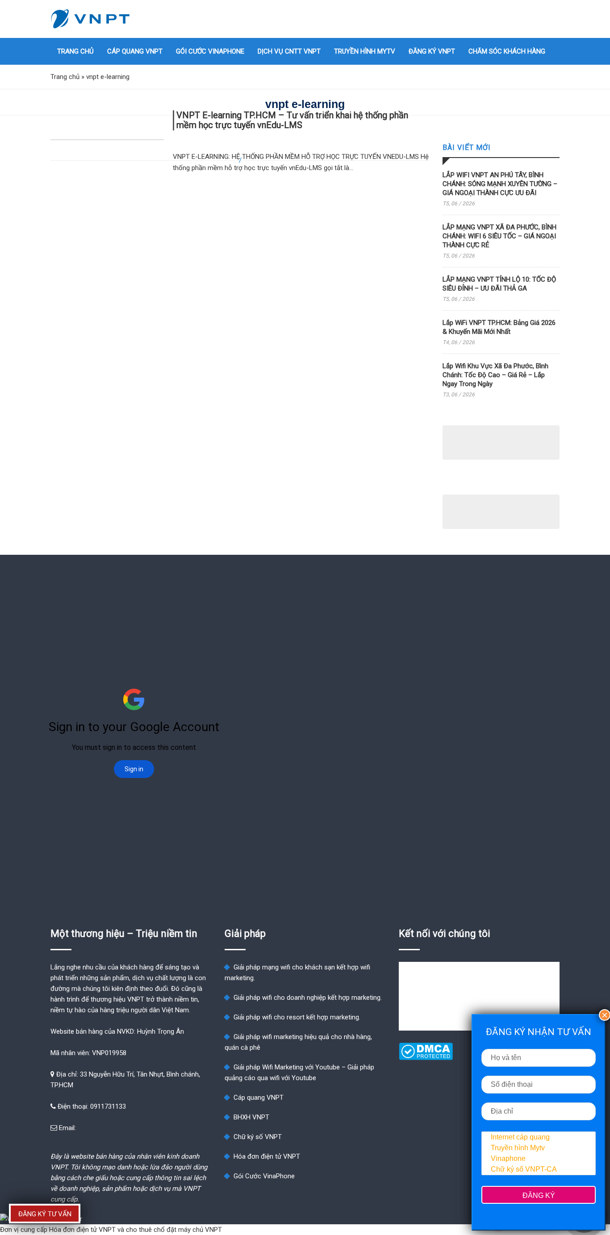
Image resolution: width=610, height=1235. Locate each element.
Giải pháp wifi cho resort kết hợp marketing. (297, 1017)
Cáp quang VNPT (135, 51)
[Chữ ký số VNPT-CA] (538, 1169)
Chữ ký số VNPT (258, 1137)
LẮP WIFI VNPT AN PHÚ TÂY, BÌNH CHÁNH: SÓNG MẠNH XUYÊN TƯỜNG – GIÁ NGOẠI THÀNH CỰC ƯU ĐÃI (500, 184)
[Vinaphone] (538, 1158)
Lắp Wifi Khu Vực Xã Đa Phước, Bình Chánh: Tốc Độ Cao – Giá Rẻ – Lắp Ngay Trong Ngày (495, 375)
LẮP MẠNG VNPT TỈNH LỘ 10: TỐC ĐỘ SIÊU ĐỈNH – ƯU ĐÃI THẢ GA (499, 283)
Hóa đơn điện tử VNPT (267, 1156)
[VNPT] (90, 19)
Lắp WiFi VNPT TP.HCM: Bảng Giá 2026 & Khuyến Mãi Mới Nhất (499, 327)
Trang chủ (75, 51)
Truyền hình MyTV (364, 51)
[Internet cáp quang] (538, 1137)
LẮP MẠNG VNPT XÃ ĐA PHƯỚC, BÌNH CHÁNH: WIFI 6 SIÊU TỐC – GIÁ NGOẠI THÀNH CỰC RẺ (499, 236)
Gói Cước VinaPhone (210, 51)
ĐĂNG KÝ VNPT (432, 51)
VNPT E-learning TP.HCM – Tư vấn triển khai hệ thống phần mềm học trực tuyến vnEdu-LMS (292, 120)
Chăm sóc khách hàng (506, 51)
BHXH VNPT (251, 1117)
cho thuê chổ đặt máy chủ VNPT (174, 1230)
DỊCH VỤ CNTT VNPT (289, 51)
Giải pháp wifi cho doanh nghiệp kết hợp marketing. (308, 998)
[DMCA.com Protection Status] (426, 1058)
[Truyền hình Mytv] (538, 1148)
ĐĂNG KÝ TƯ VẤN (44, 1214)
